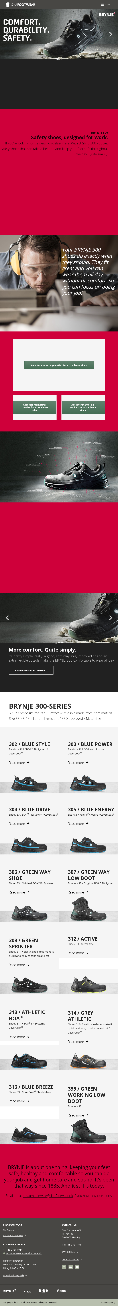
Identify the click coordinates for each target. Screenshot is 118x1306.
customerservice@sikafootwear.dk (48, 1195)
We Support (9, 1229)
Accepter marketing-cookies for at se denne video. (59, 365)
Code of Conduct (70, 1259)
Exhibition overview (13, 1235)
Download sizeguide (13, 1275)
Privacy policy (108, 1302)
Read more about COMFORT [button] (31, 670)
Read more (17, 762)
